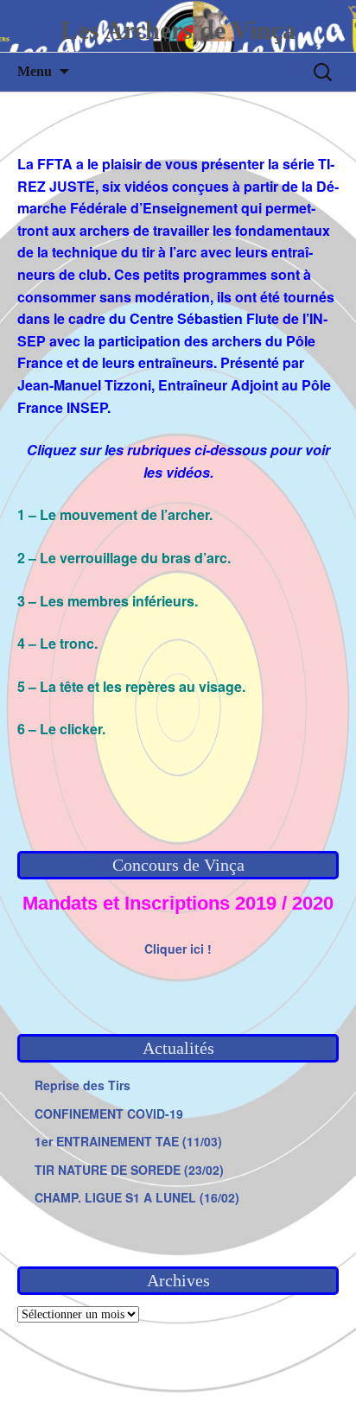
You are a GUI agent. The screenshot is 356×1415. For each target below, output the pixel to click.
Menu (34, 71)
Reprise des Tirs (82, 1085)
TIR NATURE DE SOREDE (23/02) (129, 1169)
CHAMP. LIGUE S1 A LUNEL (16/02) (137, 1197)
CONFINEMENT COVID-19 (109, 1113)
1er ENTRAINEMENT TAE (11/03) (128, 1141)
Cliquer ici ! (178, 948)
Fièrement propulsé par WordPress (119, 1379)
